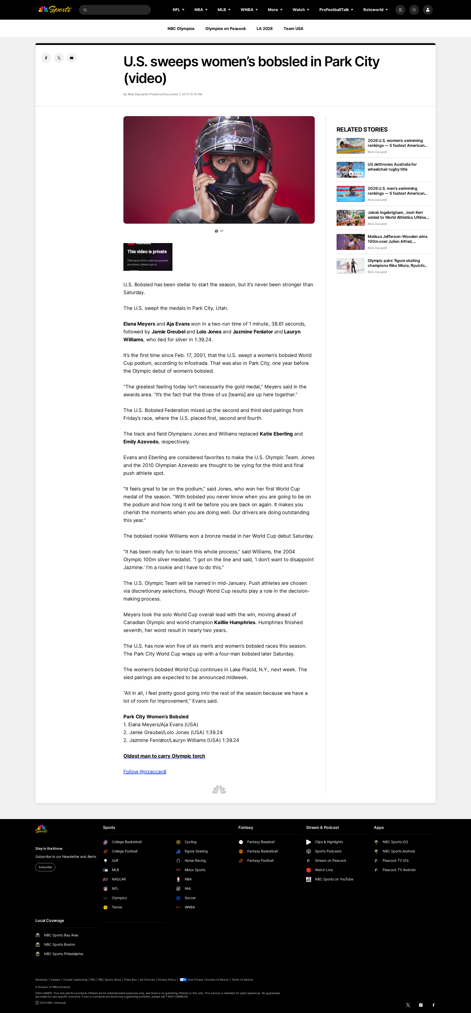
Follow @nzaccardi (144, 772)
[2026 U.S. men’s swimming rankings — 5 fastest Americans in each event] (351, 194)
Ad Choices (147, 979)
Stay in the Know (49, 848)
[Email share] (72, 58)
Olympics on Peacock (225, 28)
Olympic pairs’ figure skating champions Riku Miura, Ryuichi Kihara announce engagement (396, 263)
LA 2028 (265, 28)
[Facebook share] (46, 58)
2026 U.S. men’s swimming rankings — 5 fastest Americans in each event (397, 191)
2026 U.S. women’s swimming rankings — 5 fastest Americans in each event (397, 143)
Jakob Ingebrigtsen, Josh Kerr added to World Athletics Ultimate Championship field (399, 215)
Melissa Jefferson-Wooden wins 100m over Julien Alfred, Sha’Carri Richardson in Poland (397, 239)
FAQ (92, 979)
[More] (400, 10)
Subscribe (45, 867)
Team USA (293, 28)
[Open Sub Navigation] (183, 9)
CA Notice (222, 979)
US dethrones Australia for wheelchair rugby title (392, 167)
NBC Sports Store (109, 979)
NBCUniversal (61, 987)
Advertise (41, 979)
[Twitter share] (59, 58)
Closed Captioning (75, 979)
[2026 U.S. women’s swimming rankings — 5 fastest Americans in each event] (351, 146)
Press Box (130, 979)
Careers (55, 979)
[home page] (55, 9)
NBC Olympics (181, 28)
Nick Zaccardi (137, 94)
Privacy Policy (167, 979)
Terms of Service (242, 979)
